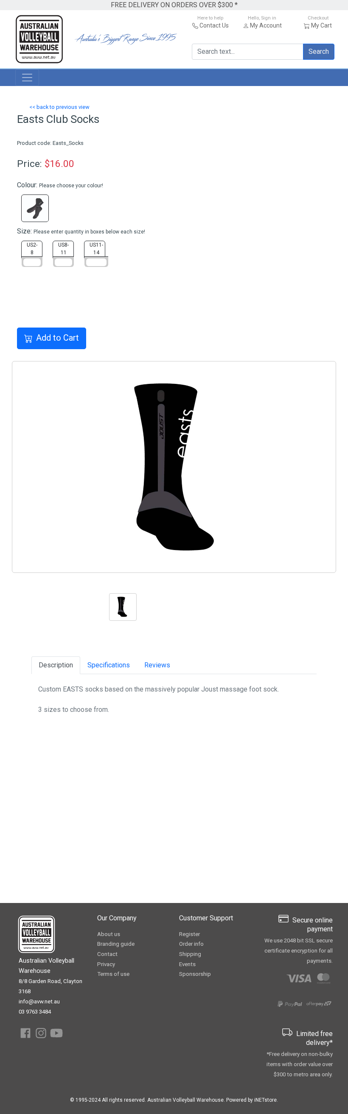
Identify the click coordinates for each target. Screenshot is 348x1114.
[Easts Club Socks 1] (174, 467)
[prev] (36, 467)
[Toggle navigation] (27, 77)
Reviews (157, 665)
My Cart (321, 25)
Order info (191, 944)
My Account (266, 25)
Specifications (108, 665)
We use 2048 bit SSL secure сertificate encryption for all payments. (298, 950)
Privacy (106, 964)
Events (187, 964)
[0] (174, 561)
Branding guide (116, 944)
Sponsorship (195, 974)
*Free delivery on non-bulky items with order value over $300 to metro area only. (300, 1064)
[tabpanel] (141, 608)
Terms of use (113, 974)
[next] (311, 467)
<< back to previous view (59, 107)
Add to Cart (57, 338)
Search (319, 51)
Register (189, 934)
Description (56, 665)
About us (108, 934)
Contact (107, 954)
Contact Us (214, 25)
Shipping (190, 954)
